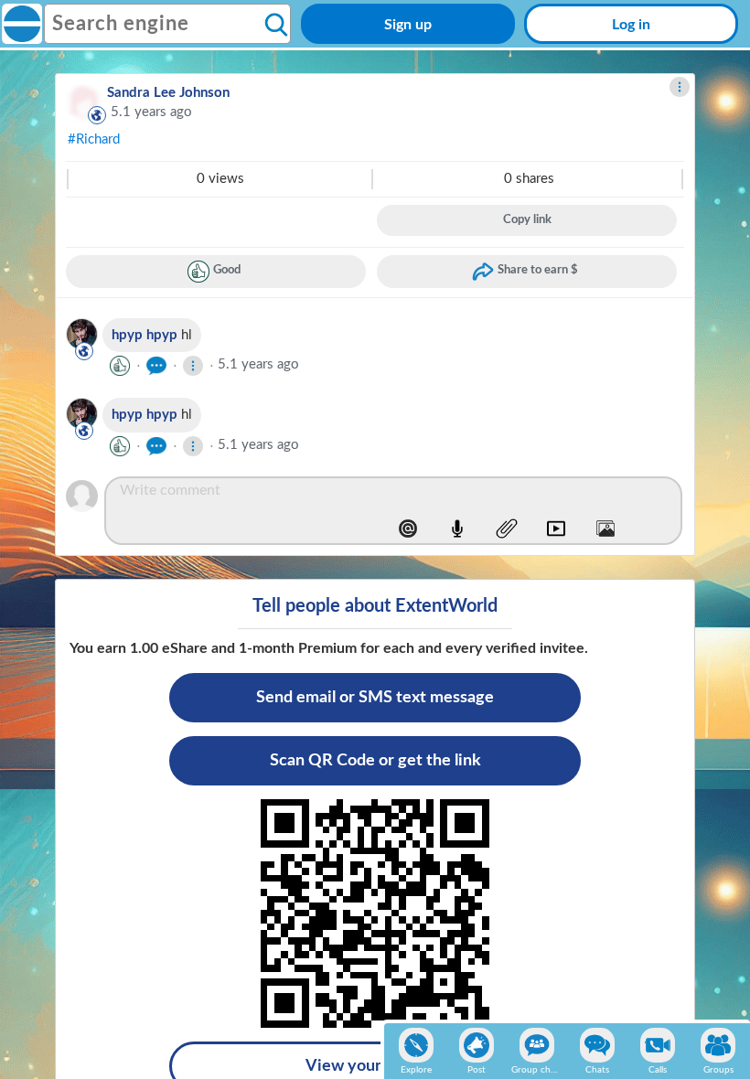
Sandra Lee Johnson (168, 93)
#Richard (94, 139)
